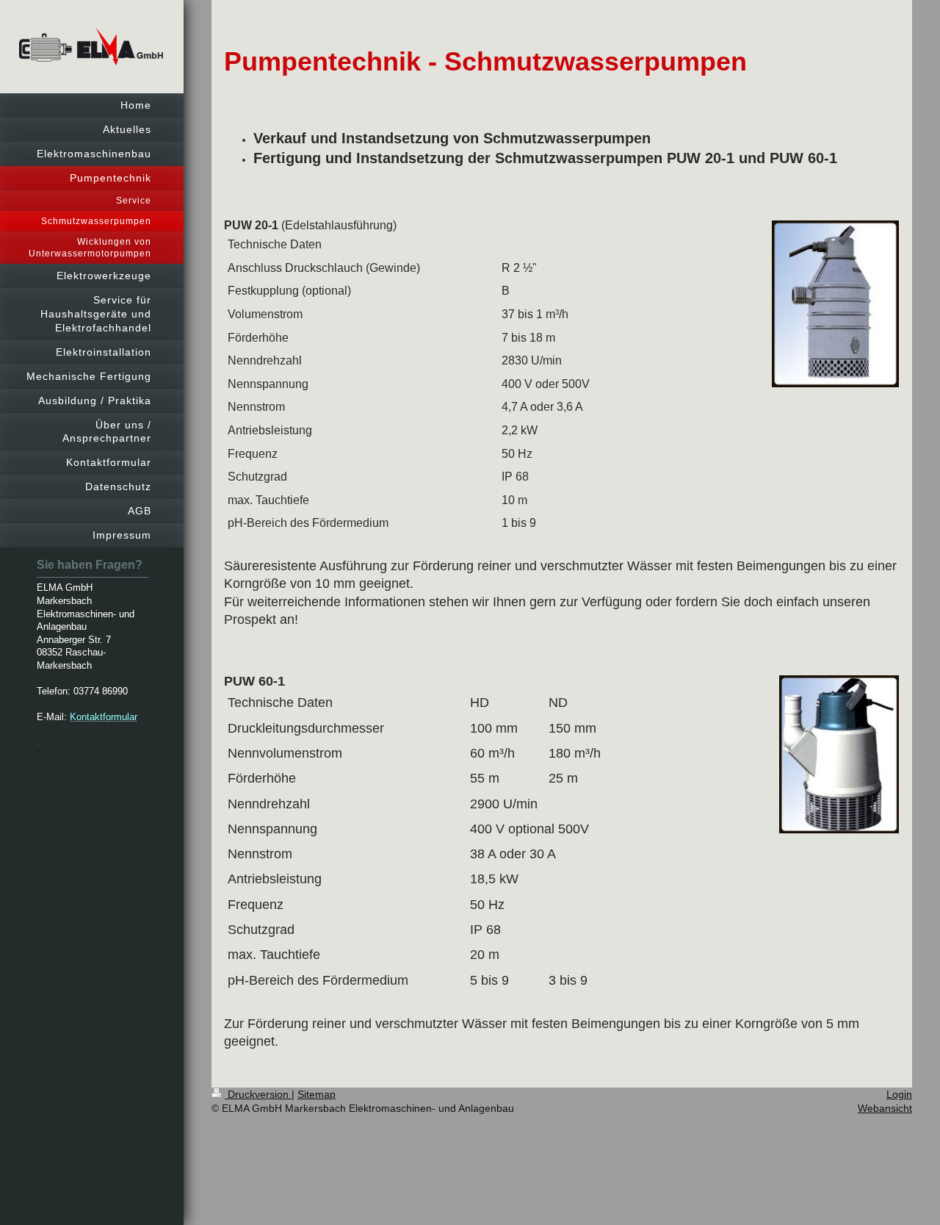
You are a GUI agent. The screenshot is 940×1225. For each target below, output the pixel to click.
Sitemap (316, 1094)
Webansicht (885, 1108)
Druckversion (258, 1094)
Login (899, 1094)
